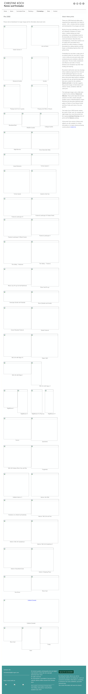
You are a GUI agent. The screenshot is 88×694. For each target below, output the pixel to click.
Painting (31, 11)
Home (5, 11)
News (48, 11)
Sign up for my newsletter (66, 672)
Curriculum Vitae (20, 11)
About (11, 11)
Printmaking (40, 11)
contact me (73, 127)
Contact (55, 11)
